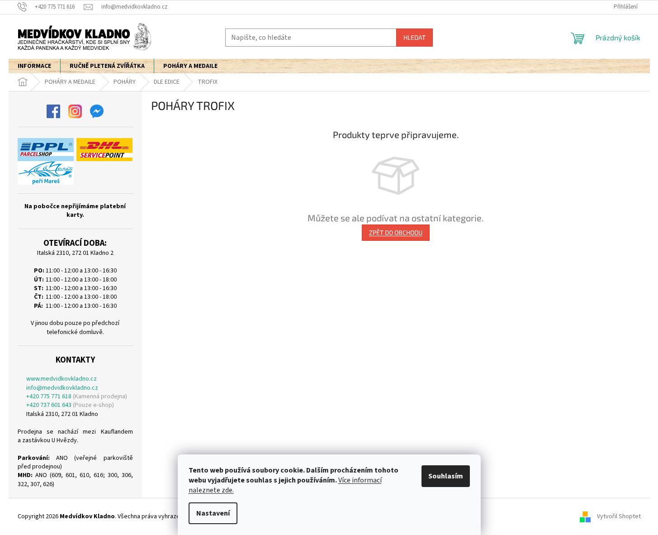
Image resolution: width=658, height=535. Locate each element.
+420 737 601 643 (48, 405)
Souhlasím (445, 476)
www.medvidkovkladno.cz (61, 379)
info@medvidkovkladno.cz (62, 388)
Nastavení (213, 513)
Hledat (414, 37)
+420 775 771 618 (48, 396)
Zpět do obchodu (395, 232)
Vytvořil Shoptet (619, 516)
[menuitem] (34, 66)
